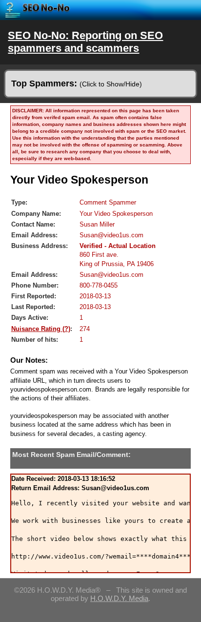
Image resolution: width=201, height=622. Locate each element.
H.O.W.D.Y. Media (119, 598)
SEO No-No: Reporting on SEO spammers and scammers (85, 41)
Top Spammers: (76, 83)
